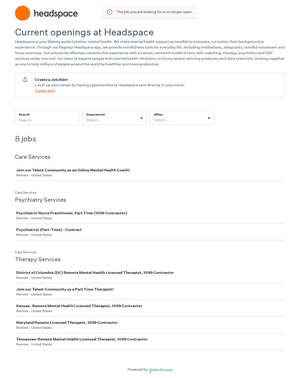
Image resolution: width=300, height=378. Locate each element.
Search (24, 115)
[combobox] (86, 120)
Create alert (45, 90)
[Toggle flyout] (141, 118)
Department (95, 115)
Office (158, 115)
